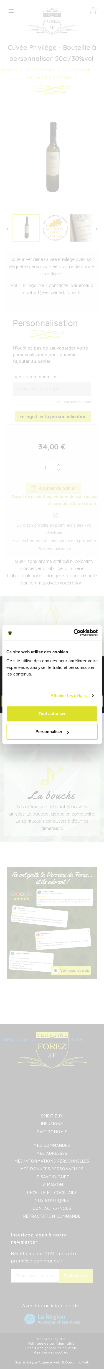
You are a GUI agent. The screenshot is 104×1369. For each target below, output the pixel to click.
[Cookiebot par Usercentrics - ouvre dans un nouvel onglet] (74, 632)
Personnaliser (48, 731)
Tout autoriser (52, 713)
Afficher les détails (68, 695)
